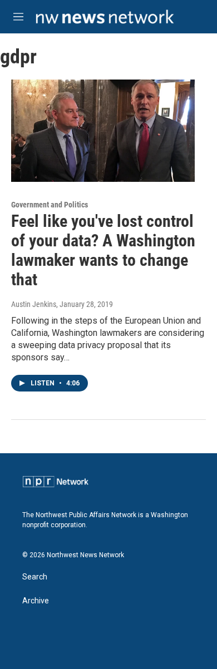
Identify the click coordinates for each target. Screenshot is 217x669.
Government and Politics (49, 204)
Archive (35, 601)
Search (34, 577)
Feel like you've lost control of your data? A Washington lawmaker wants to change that (103, 250)
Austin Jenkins (33, 304)
